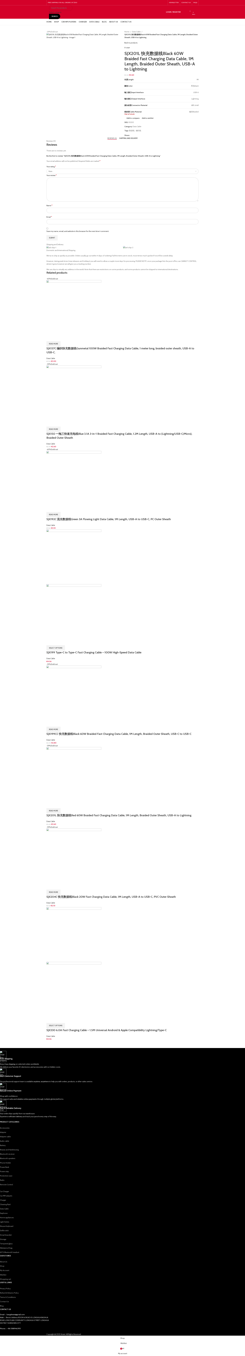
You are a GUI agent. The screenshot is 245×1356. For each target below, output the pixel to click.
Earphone (4, 1213)
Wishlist (3, 1275)
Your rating (51, 166)
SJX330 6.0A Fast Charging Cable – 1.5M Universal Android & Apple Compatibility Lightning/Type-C (106, 1030)
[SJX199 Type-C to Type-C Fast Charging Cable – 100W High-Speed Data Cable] (73, 557)
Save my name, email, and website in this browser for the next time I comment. (77, 231)
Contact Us (4, 1301)
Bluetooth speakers (7, 1158)
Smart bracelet (6, 1235)
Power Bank (4, 1167)
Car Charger (4, 1191)
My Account (4, 1270)
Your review (51, 175)
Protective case (6, 1176)
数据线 (131, 130)
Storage (3, 1239)
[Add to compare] (49, 338)
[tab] (112, 138)
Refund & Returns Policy (9, 1293)
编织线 (138, 130)
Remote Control (6, 1184)
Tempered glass (6, 1243)
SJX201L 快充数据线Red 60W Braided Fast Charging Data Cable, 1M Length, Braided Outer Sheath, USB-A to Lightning (118, 815)
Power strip (4, 1171)
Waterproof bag (6, 1248)
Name (49, 205)
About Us (3, 1262)
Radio (2, 1180)
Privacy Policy (5, 1288)
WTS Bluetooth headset (9, 1252)
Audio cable (4, 1141)
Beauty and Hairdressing (9, 1150)
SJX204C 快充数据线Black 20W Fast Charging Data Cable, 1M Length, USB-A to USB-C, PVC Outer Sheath (111, 896)
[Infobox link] (76, 1059)
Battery (3, 1145)
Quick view (56, 338)
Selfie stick (4, 1230)
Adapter (3, 1132)
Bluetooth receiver (7, 1154)
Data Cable (136, 32)
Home (126, 32)
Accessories (5, 1128)
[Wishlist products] (184, 12)
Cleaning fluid (5, 1204)
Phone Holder (5, 1163)
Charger (3, 1200)
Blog (1, 1306)
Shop (2, 1266)
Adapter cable (5, 1136)
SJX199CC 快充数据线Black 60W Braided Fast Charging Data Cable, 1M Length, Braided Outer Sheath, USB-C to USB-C (118, 734)
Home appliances (7, 1217)
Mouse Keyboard (6, 1226)
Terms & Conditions (8, 1297)
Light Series (4, 1222)
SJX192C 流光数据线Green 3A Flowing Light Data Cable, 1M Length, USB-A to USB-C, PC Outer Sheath (108, 519)
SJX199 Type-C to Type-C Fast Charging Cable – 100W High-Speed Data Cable (93, 652)
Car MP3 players (6, 1196)
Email (49, 217)
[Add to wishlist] (63, 338)
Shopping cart (5, 1279)
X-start (127, 47)
